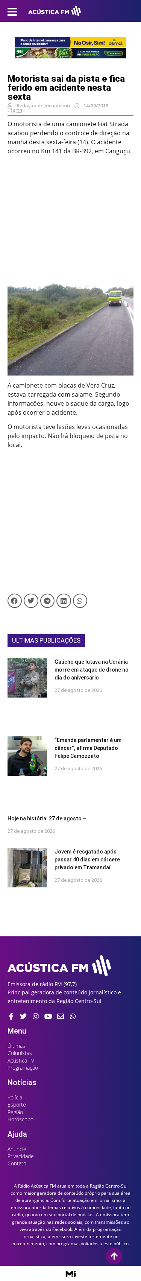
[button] (15, 601)
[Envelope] (60, 1016)
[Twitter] (23, 1016)
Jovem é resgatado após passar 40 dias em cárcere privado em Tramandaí (87, 859)
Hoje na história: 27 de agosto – (47, 818)
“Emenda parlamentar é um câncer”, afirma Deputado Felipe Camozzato (88, 748)
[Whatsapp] (73, 1016)
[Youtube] (48, 1016)
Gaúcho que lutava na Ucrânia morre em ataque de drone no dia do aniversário (92, 670)
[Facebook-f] (11, 1016)
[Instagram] (35, 1016)
